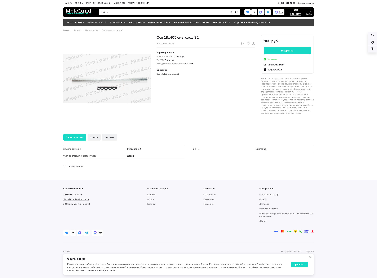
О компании (209, 194)
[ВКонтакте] (247, 12)
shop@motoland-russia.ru (76, 199)
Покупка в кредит (268, 208)
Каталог (151, 194)
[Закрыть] (310, 257)
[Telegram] (268, 12)
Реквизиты (208, 199)
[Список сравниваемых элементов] (372, 48)
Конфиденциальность (291, 251)
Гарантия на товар (269, 194)
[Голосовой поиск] (231, 12)
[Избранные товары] (372, 42)
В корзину (287, 50)
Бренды (151, 204)
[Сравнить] (242, 43)
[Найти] (236, 12)
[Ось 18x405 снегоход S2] (107, 78)
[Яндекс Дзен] (254, 12)
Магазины (208, 204)
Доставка (109, 137)
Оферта (263, 221)
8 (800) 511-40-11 (286, 3)
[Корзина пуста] (372, 35)
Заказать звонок (306, 3)
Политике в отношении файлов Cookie (95, 270)
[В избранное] (248, 43)
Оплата (94, 137)
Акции (150, 199)
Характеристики (74, 137)
